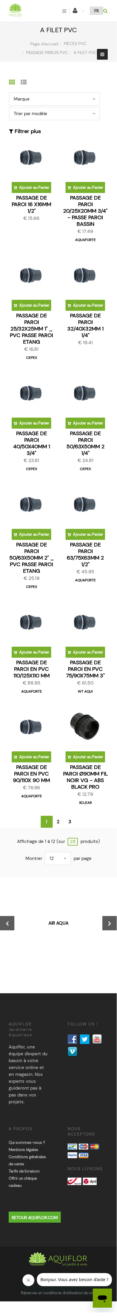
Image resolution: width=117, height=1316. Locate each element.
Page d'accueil (44, 44)
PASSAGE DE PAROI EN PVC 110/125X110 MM (31, 669)
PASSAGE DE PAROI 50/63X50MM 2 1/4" (85, 443)
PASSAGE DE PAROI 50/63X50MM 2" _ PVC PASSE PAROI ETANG (31, 557)
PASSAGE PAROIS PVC (47, 52)
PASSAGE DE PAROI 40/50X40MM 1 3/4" (31, 443)
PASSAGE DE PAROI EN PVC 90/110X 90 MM (31, 774)
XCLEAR (85, 802)
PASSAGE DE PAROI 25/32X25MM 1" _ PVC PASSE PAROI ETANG (31, 328)
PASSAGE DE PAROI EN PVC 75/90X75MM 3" (85, 669)
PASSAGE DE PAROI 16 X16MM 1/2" (31, 204)
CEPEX (31, 357)
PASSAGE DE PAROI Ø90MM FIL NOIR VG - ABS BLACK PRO (85, 777)
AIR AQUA (58, 923)
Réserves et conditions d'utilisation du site (58, 1292)
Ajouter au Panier (33, 187)
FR (96, 10)
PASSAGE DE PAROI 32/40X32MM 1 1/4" (85, 325)
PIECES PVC (75, 43)
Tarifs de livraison (24, 1171)
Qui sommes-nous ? (27, 1142)
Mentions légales (23, 1149)
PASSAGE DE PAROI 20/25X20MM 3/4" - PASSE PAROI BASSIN (85, 211)
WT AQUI (85, 691)
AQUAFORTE (85, 239)
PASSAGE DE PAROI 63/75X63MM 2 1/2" (85, 554)
